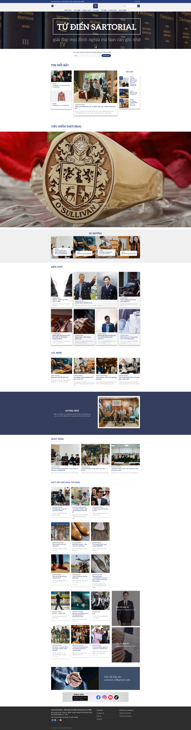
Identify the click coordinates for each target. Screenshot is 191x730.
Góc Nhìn (77, 10)
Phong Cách (86, 10)
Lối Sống (96, 10)
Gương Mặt (112, 10)
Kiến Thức (68, 10)
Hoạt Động (123, 10)
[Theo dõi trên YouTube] (139, 1)
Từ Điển (103, 10)
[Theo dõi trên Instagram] (136, 1)
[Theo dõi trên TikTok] (137, 1)
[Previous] (5, 30)
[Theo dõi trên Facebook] (134, 1)
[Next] (185, 30)
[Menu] (52, 6)
